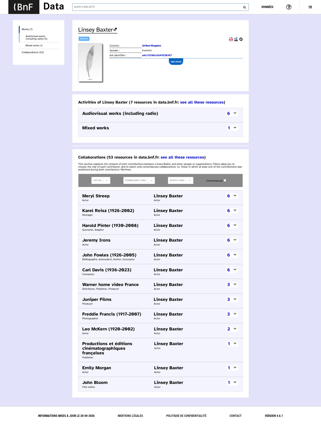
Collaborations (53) (33, 52)
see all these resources (202, 102)
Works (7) (27, 29)
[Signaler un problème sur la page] (115, 30)
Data (53, 7)
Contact (236, 416)
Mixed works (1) (34, 45)
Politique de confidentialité (186, 416)
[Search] (244, 6)
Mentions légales (130, 416)
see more (176, 61)
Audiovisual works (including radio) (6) (36, 37)
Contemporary (214, 181)
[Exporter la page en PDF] (231, 40)
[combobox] (160, 7)
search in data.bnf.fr (84, 6)
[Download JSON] (241, 40)
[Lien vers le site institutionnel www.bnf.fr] (23, 7)
